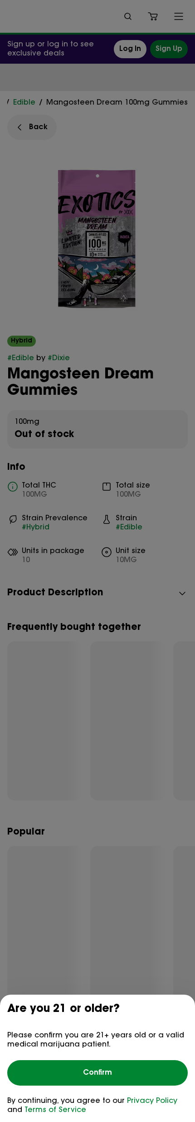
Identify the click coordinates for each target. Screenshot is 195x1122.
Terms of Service (55, 1110)
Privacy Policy (152, 1101)
